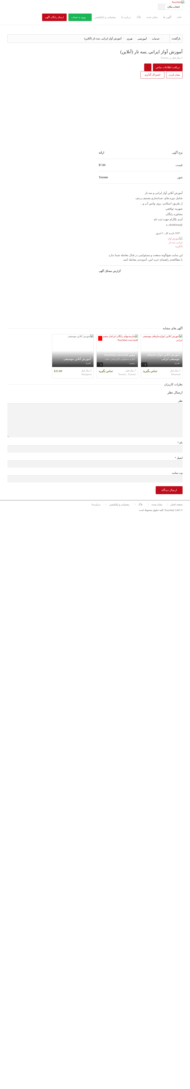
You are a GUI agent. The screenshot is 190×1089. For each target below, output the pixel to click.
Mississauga (126, 728)
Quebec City (125, 752)
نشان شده (152, 17)
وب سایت (177, 473)
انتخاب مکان (173, 6)
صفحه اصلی (176, 504)
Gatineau (125, 776)
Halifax (126, 848)
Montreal (125, 720)
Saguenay (126, 1055)
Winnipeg (126, 760)
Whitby (126, 864)
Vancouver (125, 712)
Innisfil (126, 983)
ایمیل (179, 457)
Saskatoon (125, 912)
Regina (125, 920)
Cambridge (126, 816)
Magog (125, 935)
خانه (179, 17)
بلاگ (138, 17)
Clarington (125, 872)
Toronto (126, 704)
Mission (126, 1015)
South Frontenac (125, 1039)
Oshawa (126, 856)
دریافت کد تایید (95, 538)
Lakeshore (125, 904)
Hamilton (126, 792)
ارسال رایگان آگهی (54, 17)
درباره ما (126, 17)
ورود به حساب (78, 17)
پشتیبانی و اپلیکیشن (105, 17)
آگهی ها (167, 17)
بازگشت (176, 38)
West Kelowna (125, 999)
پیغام (142, 605)
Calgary (126, 768)
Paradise (125, 967)
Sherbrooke (126, 928)
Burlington (125, 800)
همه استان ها (126, 696)
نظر (180, 400)
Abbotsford (126, 1007)
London (126, 832)
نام (180, 442)
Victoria (126, 880)
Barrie (125, 975)
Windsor (125, 896)
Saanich (126, 888)
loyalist (126, 1047)
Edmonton (125, 784)
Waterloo (125, 824)
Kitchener (126, 808)
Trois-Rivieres (125, 1063)
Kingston (125, 1031)
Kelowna (125, 991)
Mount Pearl (125, 959)
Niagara (126, 840)
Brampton (126, 744)
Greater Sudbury (126, 1023)
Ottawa (126, 736)
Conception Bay (125, 951)
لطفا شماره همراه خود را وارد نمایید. (125, 517)
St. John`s (126, 943)
